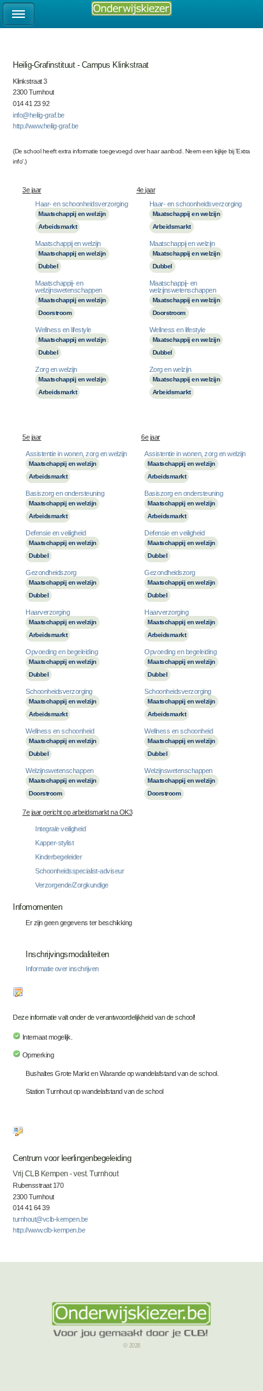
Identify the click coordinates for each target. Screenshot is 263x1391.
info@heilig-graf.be (38, 115)
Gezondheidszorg (51, 572)
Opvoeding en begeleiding (62, 652)
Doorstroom (54, 312)
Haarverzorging (48, 612)
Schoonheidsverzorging (59, 691)
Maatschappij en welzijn (72, 213)
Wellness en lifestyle (63, 330)
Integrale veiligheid (60, 829)
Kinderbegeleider (58, 857)
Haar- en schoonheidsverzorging (81, 204)
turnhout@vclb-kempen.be (50, 1219)
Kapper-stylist (54, 843)
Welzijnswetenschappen (60, 770)
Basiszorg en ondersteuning (65, 493)
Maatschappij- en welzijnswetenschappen (68, 286)
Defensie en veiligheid (56, 533)
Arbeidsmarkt (57, 226)
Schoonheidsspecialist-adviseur (79, 871)
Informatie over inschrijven (62, 968)
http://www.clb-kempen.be (49, 1230)
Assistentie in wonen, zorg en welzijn (76, 453)
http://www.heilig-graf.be (46, 126)
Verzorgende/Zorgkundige (72, 885)
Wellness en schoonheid (60, 731)
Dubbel (48, 266)
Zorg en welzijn (56, 369)
